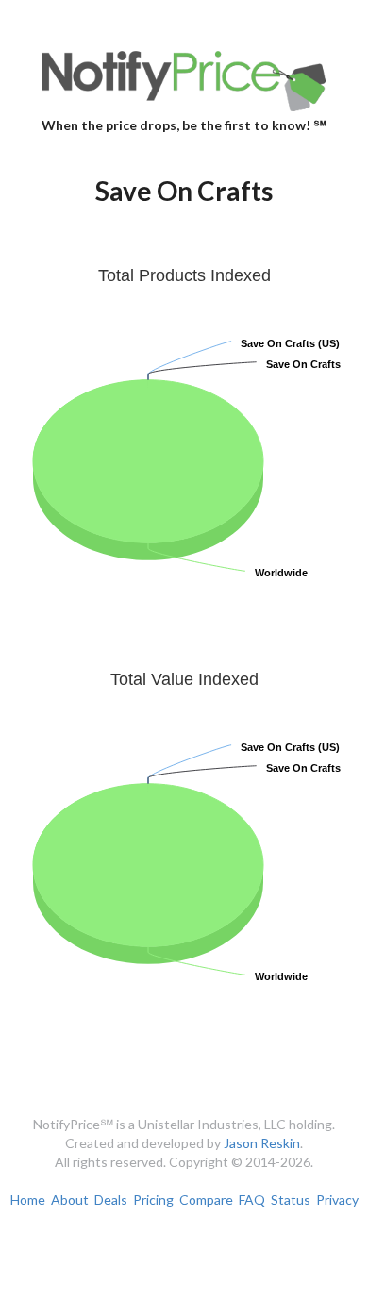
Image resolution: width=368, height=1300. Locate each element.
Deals (110, 1200)
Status (290, 1200)
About (70, 1200)
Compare (206, 1200)
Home (27, 1200)
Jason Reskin (262, 1143)
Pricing (153, 1200)
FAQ (252, 1200)
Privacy (337, 1200)
